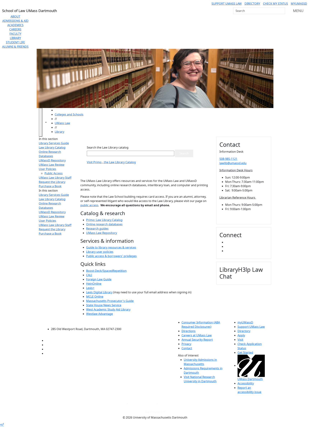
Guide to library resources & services (111, 247)
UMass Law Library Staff (55, 178)
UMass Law (62, 123)
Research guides (97, 229)
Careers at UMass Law (197, 335)
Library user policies (99, 252)
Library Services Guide (54, 143)
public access (89, 205)
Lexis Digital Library (99, 292)
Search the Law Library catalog (107, 147)
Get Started (245, 352)
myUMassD (299, 4)
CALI (89, 275)
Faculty (15, 34)
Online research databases (104, 224)
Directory (252, 4)
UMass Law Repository (101, 233)
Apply (241, 335)
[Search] (282, 11)
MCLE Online (94, 297)
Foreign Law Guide (98, 279)
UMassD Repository (52, 160)
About (15, 16)
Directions (189, 331)
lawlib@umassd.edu (232, 163)
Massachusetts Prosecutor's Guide (110, 301)
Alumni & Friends (15, 47)
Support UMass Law (227, 4)
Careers (15, 29)
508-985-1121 (228, 159)
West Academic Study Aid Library (108, 309)
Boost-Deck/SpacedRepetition (106, 271)
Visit (240, 340)
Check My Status (275, 4)
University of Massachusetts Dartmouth (88, 322)
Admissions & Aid (15, 21)
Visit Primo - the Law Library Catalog (111, 162)
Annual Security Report (197, 340)
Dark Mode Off (155, 412)
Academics (15, 25)
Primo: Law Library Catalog (104, 220)
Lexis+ (90, 288)
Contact (187, 348)
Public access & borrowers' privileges (111, 256)
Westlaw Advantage (99, 314)
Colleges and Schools (69, 114)
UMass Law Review (51, 165)
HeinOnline (93, 284)
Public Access (53, 173)
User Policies (47, 169)
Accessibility (246, 383)
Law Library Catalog (52, 147)
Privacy (186, 344)
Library (15, 38)
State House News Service (103, 305)
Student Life (15, 42)
